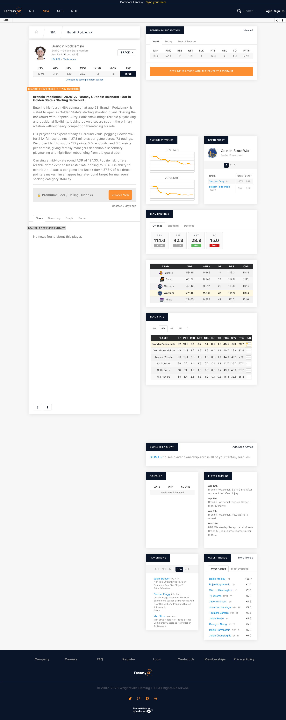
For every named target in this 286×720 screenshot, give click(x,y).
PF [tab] (180, 328)
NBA (46, 11)
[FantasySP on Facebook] (147, 699)
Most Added (218, 568)
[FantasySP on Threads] (156, 699)
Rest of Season (187, 41)
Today (168, 41)
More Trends (245, 557)
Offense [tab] (157, 225)
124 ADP (56, 59)
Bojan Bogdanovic (219, 584)
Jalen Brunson (162, 578)
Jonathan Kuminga (220, 607)
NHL (74, 11)
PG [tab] (154, 328)
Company (42, 659)
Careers (71, 659)
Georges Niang (218, 624)
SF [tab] (171, 328)
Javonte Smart (217, 601)
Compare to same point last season (85, 79)
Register (128, 659)
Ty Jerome (215, 595)
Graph (69, 218)
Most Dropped (239, 568)
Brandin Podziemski (80, 32)
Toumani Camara (219, 612)
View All (248, 30)
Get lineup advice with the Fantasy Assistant (201, 71)
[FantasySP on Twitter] (130, 699)
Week (156, 41)
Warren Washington (220, 590)
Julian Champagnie (220, 635)
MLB (60, 11)
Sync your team (156, 2)
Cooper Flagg (162, 594)
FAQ (100, 659)
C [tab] (188, 328)
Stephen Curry (216, 181)
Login (268, 11)
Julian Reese (216, 618)
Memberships (215, 659)
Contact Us (186, 659)
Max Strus (160, 616)
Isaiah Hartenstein (219, 629)
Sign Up (279, 11)
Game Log (54, 218)
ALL (157, 569)
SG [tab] (163, 328)
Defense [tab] (189, 225)
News (39, 218)
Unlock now (120, 194)
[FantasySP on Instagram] (138, 699)
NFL (32, 11)
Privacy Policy (244, 659)
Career (82, 218)
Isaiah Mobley (217, 578)
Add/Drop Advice (242, 446)
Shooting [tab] (173, 225)
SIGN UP (156, 457)
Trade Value (69, 59)
